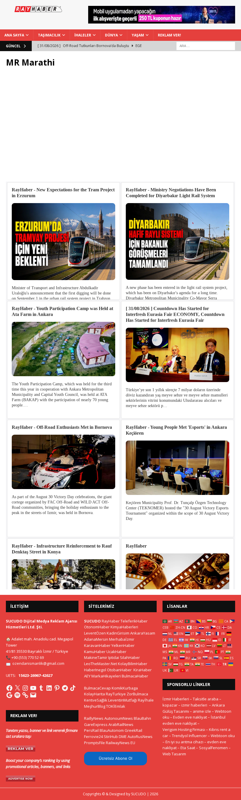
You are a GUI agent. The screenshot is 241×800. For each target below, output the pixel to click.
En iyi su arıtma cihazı (184, 741)
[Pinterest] (57, 688)
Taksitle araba (205, 699)
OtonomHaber (97, 627)
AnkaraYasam (142, 633)
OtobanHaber (119, 669)
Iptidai (113, 657)
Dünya (111, 35)
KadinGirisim (118, 633)
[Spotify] (17, 695)
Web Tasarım (174, 754)
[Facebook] (9, 688)
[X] (17, 688)
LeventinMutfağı (122, 700)
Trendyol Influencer (189, 735)
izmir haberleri (194, 705)
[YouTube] (33, 688)
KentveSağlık (95, 700)
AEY (87, 676)
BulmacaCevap (97, 688)
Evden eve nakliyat (190, 717)
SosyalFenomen (213, 747)
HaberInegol (95, 669)
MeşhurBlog (94, 706)
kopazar (170, 705)
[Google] (9, 695)
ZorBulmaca (137, 694)
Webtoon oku (223, 735)
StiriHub (111, 736)
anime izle (202, 711)
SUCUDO (92, 621)
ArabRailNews (120, 724)
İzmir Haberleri (176, 699)
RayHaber (111, 621)
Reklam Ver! (169, 35)
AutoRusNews (140, 736)
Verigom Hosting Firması (184, 729)
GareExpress (96, 724)
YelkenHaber (123, 645)
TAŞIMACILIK (49, 35)
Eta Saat (187, 747)
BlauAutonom (112, 730)
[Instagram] (25, 688)
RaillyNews (93, 718)
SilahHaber (130, 657)
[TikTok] (72, 688)
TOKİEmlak (115, 706)
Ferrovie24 (93, 736)
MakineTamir (95, 657)
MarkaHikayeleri (106, 676)
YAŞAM (138, 35)
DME (123, 736)
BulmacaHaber (135, 676)
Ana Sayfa (14, 35)
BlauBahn (142, 718)
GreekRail (133, 730)
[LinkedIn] (49, 688)
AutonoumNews (118, 718)
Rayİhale (146, 700)
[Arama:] (205, 45)
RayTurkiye (116, 694)
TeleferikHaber (134, 621)
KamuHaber (95, 651)
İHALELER (82, 35)
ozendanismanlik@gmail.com (38, 663)
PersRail (91, 730)
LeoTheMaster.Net (100, 663)
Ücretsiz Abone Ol (115, 758)
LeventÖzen (95, 633)
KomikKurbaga (125, 688)
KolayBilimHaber (132, 663)
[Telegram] (64, 688)
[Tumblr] (41, 688)
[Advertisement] (120, 128)
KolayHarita (94, 694)
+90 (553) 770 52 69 (27, 657)
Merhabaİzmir (121, 639)
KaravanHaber (97, 645)
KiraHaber (142, 669)
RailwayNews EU (120, 742)
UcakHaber (116, 651)
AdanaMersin (96, 639)
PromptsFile (94, 742)
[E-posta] (33, 695)
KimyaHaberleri (124, 627)
